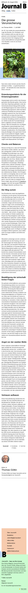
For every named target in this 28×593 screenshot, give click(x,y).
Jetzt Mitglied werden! (14, 538)
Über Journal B (11, 532)
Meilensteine (11, 543)
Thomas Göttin (8, 27)
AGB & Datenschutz (13, 551)
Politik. (8, 11)
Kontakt (9, 545)
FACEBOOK (14, 446)
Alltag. (3, 11)
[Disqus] (14, 503)
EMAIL (14, 448)
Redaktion (10, 535)
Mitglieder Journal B (7, 583)
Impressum (10, 548)
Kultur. (14, 11)
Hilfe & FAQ (10, 540)
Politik (3, 16)
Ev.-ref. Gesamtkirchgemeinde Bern (11, 585)
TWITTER (23, 446)
